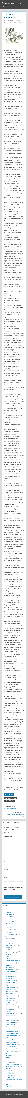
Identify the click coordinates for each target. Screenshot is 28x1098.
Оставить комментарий (14, 22)
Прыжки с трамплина (12, 1007)
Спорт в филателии (11, 1022)
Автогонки (9, 914)
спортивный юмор (11, 1040)
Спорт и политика (11, 1024)
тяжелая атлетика (11, 1060)
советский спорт (9, 800)
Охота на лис (9, 994)
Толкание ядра (10, 1055)
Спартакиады (9, 794)
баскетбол (9, 923)
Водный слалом (10, 941)
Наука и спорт (10, 985)
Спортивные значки (11, 1029)
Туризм (8, 1057)
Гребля (8, 947)
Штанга (8, 1086)
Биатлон (8, 927)
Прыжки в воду (10, 1005)
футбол (8, 1068)
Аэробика (8, 919)
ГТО (7, 949)
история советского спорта (13, 960)
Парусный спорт (10, 998)
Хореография (10, 1077)
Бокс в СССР (9, 930)
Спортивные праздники (12, 1033)
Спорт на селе (10, 1027)
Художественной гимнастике (14, 1079)
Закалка (8, 958)
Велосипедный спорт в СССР (14, 934)
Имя (5, 862)
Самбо (8, 1011)
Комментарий (8, 836)
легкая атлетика (10, 971)
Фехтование (9, 1062)
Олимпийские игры (11, 991)
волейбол (8, 943)
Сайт (5, 877)
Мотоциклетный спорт (12, 980)
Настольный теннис (11, 982)
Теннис (8, 1053)
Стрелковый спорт (11, 1046)
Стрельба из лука (11, 1049)
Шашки (8, 1084)
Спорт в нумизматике (12, 1020)
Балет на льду (10, 921)
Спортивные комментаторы (14, 1031)
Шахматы (8, 1082)
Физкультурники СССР (12, 1066)
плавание (8, 1000)
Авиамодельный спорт (12, 910)
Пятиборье (9, 1009)
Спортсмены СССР (11, 1042)
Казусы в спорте (10, 963)
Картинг (8, 965)
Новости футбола (11, 989)
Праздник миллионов (11, 798)
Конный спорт (10, 967)
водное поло (9, 938)
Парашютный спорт (11, 996)
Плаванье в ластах (11, 1002)
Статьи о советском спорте (13, 1044)
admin (18, 20)
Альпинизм (9, 916)
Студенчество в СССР (12, 1051)
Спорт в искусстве (11, 1018)
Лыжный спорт (10, 974)
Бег (7, 925)
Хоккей (8, 1071)
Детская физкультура (12, 952)
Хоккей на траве (10, 1073)
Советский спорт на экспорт (14, 1013)
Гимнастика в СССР (11, 945)
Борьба (8, 932)
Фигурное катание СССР (13, 1064)
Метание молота (10, 978)
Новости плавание (11, 987)
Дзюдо (7, 954)
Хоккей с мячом (10, 1075)
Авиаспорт (9, 912)
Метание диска (10, 976)
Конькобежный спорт (12, 969)
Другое (8, 956)
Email (6, 869)
